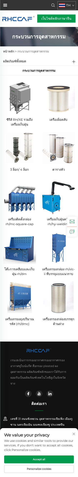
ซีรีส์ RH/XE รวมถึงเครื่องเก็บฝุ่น (19, 122)
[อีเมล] (72, 222)
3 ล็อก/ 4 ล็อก (19, 169)
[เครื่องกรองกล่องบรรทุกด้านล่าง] (58, 297)
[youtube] (39, 393)
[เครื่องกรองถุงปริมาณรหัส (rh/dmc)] (19, 297)
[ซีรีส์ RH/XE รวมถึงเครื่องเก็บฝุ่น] (19, 98)
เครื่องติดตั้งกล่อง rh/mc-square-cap (19, 221)
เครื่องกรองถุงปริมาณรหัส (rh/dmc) (19, 321)
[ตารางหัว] (58, 148)
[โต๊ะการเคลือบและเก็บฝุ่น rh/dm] (19, 247)
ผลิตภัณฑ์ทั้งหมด (14, 61)
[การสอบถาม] (72, 232)
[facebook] (28, 393)
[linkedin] (50, 393)
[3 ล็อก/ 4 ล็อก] (19, 148)
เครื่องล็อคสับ (58, 120)
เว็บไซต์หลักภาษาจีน (56, 19)
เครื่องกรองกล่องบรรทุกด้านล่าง (58, 321)
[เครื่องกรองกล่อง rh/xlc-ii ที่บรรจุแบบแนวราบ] (58, 247)
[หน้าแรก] (18, 18)
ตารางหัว (58, 169)
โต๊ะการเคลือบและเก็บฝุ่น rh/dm (19, 271)
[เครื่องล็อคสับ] (58, 98)
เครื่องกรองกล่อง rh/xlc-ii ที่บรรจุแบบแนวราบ (58, 271)
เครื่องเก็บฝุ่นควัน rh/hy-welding (58, 221)
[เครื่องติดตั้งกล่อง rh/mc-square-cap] (19, 197)
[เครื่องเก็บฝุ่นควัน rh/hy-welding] (58, 197)
